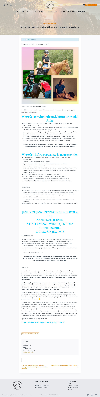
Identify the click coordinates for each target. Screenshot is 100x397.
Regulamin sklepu (73, 385)
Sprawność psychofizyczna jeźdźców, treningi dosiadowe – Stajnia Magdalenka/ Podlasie (34, 367)
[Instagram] (7, 5)
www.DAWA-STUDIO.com (53, 395)
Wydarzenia (52, 11)
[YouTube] (11, 5)
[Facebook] (4, 5)
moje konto (92, 5)
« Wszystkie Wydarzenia (50, 23)
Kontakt (81, 11)
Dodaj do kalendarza (30, 333)
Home (17, 11)
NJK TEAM (71, 11)
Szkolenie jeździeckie (28, 352)
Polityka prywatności (74, 387)
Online (62, 11)
